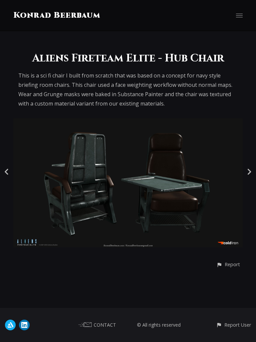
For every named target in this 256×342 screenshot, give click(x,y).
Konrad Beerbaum (56, 15)
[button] (228, 264)
